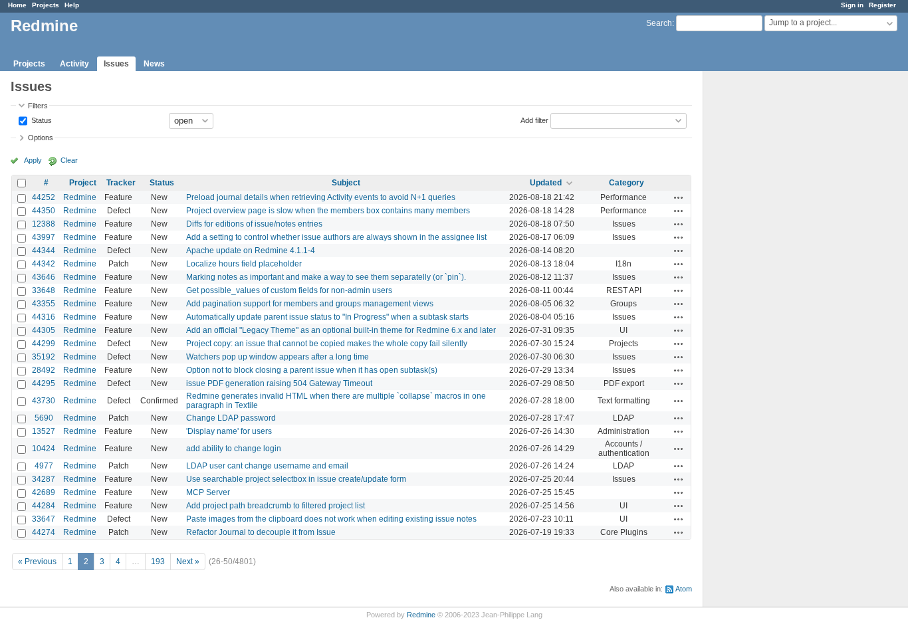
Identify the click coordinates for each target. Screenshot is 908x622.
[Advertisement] (770, 279)
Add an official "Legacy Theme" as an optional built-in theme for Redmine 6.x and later (341, 330)
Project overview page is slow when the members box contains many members (328, 210)
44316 (43, 317)
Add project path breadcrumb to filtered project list (275, 505)
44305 (43, 330)
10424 (43, 448)
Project (82, 182)
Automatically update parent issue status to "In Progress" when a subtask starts (327, 317)
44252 (43, 197)
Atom (683, 589)
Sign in (852, 5)
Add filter (534, 120)
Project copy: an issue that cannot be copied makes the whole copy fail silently (326, 343)
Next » (187, 561)
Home (17, 5)
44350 (43, 210)
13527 (43, 431)
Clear (69, 160)
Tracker (121, 182)
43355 (43, 303)
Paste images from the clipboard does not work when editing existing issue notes (331, 519)
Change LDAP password (231, 418)
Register (882, 5)
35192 (43, 357)
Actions (678, 197)
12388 (43, 224)
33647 (43, 519)
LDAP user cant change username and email (267, 465)
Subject (346, 182)
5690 (44, 418)
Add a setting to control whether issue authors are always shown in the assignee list (336, 237)
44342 (43, 263)
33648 (43, 290)
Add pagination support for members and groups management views (309, 303)
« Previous (37, 561)
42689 (43, 492)
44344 (43, 250)
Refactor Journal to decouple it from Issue (261, 532)
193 (158, 561)
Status (40, 120)
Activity (74, 63)
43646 (43, 277)
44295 (43, 383)
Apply (33, 160)
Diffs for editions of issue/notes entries (254, 224)
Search (659, 23)
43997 (43, 237)
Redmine (79, 197)
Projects (45, 5)
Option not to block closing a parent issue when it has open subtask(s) (311, 370)
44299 (43, 343)
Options (40, 138)
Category (626, 182)
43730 (43, 400)
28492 (43, 370)
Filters (38, 106)
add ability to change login (233, 448)
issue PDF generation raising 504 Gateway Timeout (279, 383)
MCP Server (208, 492)
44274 (43, 532)
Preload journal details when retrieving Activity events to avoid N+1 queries (320, 197)
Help (71, 5)
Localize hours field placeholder (244, 263)
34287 (43, 479)
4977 (44, 465)
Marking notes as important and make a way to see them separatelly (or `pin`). (326, 277)
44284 (43, 505)
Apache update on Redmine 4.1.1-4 (250, 250)
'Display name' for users (229, 431)
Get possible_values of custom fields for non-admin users (289, 290)
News (154, 63)
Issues (116, 63)
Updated (546, 182)
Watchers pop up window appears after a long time (277, 357)
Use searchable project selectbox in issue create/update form (296, 479)
